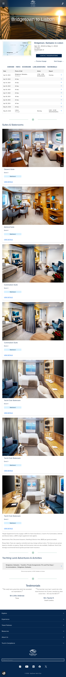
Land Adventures (39, 66)
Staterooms (26, 66)
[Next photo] (62, 149)
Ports (18, 66)
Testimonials (52, 66)
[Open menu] (3, 3)
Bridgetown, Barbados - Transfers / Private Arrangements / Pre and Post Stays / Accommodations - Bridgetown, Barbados (30, 566)
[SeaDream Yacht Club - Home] (33, 653)
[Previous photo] (4, 149)
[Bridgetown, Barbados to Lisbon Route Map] (17, 48)
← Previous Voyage (40, 61)
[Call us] (62, 3)
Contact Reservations (49, 55)
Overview (10, 66)
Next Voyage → (59, 61)
